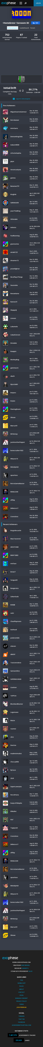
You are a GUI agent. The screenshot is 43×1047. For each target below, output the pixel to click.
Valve (30, 971)
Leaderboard (24, 28)
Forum (32, 28)
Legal (22, 995)
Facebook (21, 1022)
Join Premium (21, 1007)
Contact (21, 992)
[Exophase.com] (10, 3)
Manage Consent (21, 998)
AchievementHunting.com (21, 1025)
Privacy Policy (21, 1001)
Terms (21, 1004)
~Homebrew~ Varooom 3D (15, 22)
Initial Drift (9, 88)
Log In (38, 3)
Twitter (21, 1019)
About (21, 989)
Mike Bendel (25, 965)
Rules (21, 986)
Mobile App (21, 983)
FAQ (21, 980)
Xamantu (25, 968)
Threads (21, 1016)
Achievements (13, 28)
